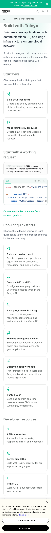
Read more (24, 515)
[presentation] (25, 194)
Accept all (25, 528)
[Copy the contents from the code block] (39, 181)
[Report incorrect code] (35, 181)
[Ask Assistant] (44, 181)
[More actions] (47, 11)
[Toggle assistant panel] (43, 11)
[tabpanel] (25, 194)
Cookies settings (25, 520)
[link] (25, 102)
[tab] (8, 181)
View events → (30, 5)
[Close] (47, 502)
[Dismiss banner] (47, 4)
